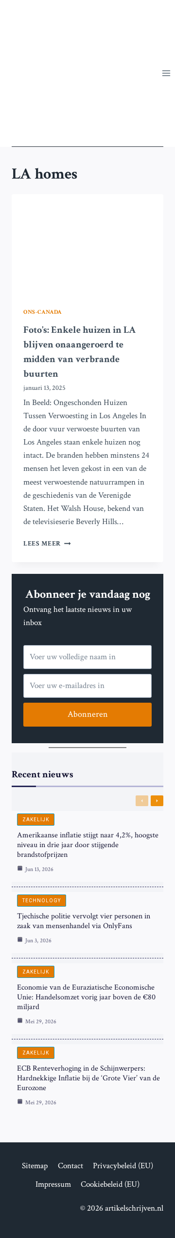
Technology (41, 900)
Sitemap (35, 1165)
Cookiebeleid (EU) (110, 1184)
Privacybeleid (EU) (123, 1165)
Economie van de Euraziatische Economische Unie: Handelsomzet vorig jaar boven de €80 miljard (86, 997)
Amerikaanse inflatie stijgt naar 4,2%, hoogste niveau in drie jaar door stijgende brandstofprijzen (87, 845)
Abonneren (88, 714)
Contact (70, 1165)
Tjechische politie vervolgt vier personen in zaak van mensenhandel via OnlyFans (83, 921)
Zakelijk (35, 819)
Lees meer (47, 543)
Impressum (53, 1184)
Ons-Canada (42, 312)
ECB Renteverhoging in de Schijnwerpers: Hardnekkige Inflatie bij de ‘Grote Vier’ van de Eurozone (88, 1078)
